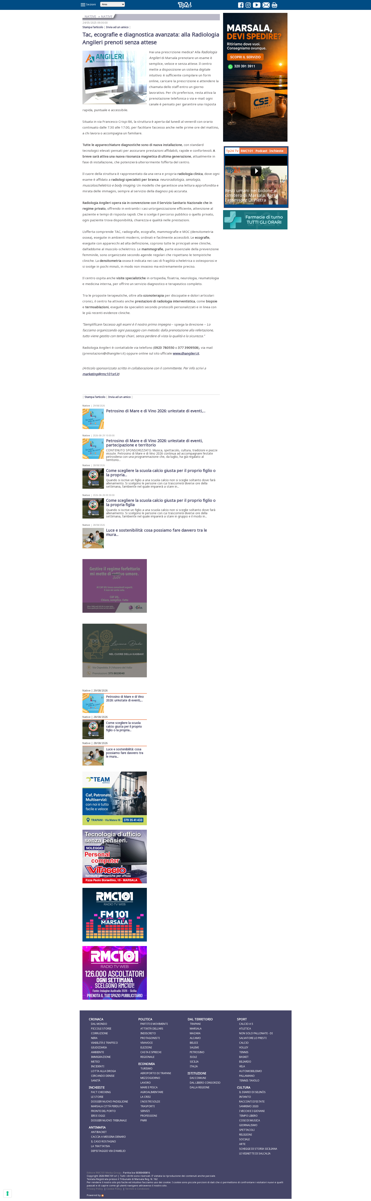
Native (86, 405)
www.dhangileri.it (186, 353)
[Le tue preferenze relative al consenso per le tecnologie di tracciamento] (7, 1193)
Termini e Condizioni (137, 1188)
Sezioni (90, 4)
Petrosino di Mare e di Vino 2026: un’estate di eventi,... (125, 698)
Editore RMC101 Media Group (104, 1172)
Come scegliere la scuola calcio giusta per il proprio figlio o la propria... (124, 726)
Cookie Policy (114, 1188)
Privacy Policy (95, 1188)
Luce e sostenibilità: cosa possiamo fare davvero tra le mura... (124, 752)
